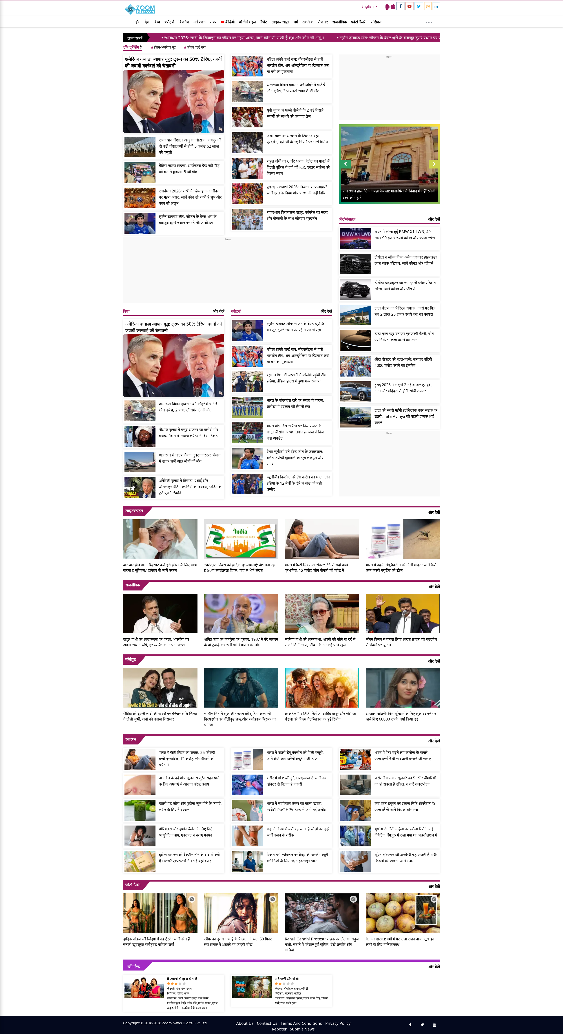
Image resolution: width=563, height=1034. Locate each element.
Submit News (302, 1029)
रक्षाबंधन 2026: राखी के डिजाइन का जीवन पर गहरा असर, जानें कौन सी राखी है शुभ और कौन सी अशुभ (170, 38)
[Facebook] (400, 6)
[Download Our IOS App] (393, 6)
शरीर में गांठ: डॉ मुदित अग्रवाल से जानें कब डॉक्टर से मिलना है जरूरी (297, 781)
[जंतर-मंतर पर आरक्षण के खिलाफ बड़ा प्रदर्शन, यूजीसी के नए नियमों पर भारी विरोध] (247, 142)
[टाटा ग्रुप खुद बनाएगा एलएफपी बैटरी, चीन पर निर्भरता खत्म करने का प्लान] (355, 340)
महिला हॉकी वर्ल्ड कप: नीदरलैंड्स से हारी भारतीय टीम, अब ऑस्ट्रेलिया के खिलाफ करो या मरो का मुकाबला (298, 65)
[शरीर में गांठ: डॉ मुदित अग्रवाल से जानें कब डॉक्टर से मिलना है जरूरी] (247, 785)
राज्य (213, 21)
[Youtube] (409, 6)
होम (137, 21)
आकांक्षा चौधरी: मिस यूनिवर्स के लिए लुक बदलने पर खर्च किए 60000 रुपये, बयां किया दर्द (401, 716)
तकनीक (307, 21)
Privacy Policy (338, 1023)
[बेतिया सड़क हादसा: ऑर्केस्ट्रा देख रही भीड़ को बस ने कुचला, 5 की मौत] (139, 172)
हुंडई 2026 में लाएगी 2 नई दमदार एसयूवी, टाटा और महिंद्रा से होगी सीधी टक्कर (404, 387)
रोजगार (323, 21)
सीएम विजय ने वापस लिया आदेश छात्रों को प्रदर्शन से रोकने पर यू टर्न (401, 642)
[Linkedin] (436, 6)
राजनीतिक (339, 21)
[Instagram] (427, 6)
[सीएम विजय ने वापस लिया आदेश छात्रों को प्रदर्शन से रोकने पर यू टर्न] (403, 613)
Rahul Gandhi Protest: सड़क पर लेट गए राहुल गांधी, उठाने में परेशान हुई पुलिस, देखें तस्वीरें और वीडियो (322, 944)
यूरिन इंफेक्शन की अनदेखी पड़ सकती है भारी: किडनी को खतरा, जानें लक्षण (406, 857)
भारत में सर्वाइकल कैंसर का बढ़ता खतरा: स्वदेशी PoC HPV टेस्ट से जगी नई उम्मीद (296, 806)
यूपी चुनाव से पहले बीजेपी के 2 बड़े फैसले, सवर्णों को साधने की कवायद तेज (296, 113)
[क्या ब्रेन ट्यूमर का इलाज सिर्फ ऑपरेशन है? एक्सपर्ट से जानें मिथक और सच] (355, 810)
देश (147, 21)
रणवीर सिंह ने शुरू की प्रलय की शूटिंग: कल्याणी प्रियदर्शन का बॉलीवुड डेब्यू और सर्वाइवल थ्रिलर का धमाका (240, 719)
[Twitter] (419, 6)
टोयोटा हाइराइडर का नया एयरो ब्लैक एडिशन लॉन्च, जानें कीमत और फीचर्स (405, 285)
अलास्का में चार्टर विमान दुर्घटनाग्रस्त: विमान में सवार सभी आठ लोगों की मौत (189, 458)
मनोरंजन (199, 21)
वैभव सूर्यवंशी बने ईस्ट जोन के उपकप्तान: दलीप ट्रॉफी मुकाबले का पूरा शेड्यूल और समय (295, 457)
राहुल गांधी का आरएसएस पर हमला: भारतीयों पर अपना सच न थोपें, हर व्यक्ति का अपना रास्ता (156, 642)
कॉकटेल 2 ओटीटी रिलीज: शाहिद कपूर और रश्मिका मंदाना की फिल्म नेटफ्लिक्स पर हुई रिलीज (320, 716)
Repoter (279, 1029)
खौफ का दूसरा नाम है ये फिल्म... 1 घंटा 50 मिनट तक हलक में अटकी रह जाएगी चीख (238, 941)
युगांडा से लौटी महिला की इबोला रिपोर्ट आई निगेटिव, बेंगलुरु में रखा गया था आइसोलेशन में (406, 832)
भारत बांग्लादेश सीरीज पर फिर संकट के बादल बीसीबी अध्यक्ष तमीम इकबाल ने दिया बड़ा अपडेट (295, 432)
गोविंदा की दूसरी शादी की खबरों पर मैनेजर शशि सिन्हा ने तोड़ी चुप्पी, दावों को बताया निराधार (160, 716)
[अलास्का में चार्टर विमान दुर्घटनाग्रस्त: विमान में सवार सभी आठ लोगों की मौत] (139, 462)
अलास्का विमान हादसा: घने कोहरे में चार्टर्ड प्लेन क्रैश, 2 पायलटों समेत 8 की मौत (296, 87)
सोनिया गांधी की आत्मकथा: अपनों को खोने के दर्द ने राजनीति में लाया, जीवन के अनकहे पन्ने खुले (320, 642)
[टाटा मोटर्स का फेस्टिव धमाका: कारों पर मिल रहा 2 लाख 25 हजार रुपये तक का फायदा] (355, 315)
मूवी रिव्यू (133, 966)
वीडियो (229, 21)
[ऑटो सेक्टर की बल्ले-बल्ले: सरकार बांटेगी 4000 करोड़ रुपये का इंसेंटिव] (355, 366)
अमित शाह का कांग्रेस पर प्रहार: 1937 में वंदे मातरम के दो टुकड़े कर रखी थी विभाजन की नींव (241, 642)
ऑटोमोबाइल (247, 21)
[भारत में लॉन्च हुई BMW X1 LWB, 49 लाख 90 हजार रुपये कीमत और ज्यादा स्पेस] (355, 238)
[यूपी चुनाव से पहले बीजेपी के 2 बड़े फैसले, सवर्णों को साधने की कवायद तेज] (247, 117)
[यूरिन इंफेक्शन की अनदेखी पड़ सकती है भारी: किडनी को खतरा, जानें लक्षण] (355, 861)
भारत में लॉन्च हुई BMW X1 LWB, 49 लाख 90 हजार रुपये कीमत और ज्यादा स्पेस (405, 234)
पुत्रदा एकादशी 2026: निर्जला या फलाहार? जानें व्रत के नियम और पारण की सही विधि (297, 190)
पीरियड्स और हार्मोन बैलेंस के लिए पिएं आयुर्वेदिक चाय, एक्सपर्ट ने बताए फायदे (185, 832)
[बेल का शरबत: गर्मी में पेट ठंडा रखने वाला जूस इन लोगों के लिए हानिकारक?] (403, 912)
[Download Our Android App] (387, 6)
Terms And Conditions (301, 1023)
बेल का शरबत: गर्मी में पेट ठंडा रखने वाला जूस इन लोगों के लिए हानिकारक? (400, 941)
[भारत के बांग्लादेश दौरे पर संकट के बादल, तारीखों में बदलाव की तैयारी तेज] (247, 407)
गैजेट (263, 21)
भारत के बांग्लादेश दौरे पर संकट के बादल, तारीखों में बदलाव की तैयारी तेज (295, 403)
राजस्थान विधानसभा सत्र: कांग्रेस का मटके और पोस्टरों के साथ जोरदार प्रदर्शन (297, 215)
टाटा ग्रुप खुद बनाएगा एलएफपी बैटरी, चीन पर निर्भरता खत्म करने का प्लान (404, 336)
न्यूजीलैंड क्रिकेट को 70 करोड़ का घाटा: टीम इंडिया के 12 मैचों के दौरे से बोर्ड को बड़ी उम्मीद (298, 483)
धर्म (296, 21)
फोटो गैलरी (358, 21)
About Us (245, 1023)
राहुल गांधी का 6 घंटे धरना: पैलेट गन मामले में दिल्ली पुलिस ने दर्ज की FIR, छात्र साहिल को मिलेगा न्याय (298, 167)
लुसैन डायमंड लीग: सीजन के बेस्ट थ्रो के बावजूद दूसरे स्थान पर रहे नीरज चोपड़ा (327, 38)
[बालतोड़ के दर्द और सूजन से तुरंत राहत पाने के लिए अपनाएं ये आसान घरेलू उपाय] (139, 785)
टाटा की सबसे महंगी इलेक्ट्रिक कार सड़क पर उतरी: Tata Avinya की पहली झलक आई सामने (406, 416)
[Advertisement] (227, 272)
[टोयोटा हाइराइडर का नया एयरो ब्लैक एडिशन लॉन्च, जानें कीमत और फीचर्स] (355, 289)
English (368, 6)
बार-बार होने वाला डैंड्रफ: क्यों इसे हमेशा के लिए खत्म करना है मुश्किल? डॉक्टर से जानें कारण (160, 567)
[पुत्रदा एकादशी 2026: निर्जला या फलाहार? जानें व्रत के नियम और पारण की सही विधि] (247, 193)
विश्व (157, 21)
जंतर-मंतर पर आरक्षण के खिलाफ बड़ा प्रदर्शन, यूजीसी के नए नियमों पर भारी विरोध (297, 138)
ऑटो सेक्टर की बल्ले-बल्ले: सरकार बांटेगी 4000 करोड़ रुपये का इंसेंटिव (403, 362)
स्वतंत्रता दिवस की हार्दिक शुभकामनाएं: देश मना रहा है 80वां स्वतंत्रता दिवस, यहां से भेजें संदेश (240, 567)
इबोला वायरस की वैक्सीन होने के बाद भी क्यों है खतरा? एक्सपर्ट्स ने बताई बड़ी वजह (189, 857)
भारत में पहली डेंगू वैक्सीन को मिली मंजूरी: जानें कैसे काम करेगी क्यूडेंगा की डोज (401, 567)
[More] (429, 21)
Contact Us (267, 1023)
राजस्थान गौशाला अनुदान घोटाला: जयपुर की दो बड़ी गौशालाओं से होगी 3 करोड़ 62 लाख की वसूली (190, 146)
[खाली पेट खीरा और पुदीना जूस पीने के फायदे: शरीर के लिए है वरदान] (139, 810)
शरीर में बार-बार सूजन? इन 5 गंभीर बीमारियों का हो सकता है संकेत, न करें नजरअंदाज (405, 781)
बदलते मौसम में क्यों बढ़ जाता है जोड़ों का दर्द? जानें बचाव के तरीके (298, 832)
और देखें (218, 311)
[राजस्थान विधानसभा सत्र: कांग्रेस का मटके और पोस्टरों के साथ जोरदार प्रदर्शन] (247, 219)
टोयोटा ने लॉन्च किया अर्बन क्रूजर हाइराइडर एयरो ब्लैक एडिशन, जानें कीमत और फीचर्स (406, 260)
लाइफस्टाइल (280, 21)
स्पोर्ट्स (169, 21)
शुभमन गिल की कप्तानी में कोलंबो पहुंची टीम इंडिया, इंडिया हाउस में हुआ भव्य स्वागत (296, 378)
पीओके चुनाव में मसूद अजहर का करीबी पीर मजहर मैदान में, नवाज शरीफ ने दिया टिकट (188, 432)
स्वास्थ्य (130, 739)
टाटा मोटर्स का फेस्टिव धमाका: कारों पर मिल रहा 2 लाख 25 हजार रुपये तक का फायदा (405, 311)
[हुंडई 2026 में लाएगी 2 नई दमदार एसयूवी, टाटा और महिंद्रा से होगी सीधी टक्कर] (355, 391)
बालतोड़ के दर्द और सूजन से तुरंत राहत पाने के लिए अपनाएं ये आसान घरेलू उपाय (189, 781)
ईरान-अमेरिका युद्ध (163, 47)
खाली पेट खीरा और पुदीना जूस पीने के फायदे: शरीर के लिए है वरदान (190, 806)
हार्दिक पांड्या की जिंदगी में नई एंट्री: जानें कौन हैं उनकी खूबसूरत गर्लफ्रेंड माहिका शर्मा (156, 941)
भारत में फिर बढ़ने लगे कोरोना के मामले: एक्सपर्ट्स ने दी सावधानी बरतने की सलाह (403, 755)
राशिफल (376, 21)
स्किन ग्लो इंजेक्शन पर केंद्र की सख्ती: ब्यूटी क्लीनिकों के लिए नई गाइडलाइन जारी (297, 857)
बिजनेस (184, 21)
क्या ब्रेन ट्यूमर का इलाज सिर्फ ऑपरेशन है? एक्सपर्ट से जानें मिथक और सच (405, 806)
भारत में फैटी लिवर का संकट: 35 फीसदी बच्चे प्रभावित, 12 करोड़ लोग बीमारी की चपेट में (316, 567)
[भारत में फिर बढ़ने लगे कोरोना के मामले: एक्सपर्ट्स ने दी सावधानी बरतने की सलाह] (355, 759)
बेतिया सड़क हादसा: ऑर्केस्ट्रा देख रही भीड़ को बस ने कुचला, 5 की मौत (189, 168)
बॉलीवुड (130, 659)
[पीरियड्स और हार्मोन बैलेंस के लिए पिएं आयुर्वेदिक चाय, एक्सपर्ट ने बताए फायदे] (139, 836)
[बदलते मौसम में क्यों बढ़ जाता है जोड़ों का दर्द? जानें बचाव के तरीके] (247, 836)
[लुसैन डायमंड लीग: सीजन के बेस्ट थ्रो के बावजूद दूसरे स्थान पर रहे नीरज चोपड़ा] (139, 223)
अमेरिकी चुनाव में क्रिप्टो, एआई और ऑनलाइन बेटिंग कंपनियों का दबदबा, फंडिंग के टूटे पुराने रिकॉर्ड (190, 486)
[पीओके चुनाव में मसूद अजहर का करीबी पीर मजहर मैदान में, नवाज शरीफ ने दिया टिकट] (139, 436)
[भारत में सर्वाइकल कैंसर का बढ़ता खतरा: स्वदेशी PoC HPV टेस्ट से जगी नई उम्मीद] (247, 810)
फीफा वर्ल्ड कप (195, 47)
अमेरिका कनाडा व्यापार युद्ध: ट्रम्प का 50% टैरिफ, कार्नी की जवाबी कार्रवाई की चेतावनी (173, 62)
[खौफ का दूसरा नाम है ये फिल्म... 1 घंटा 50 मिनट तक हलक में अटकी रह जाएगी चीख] (241, 912)
